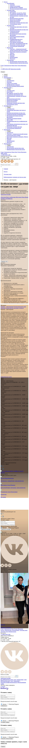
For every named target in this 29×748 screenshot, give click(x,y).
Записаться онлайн (6, 678)
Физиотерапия (14, 57)
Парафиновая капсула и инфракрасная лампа (16, 40)
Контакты (23, 65)
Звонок (4, 527)
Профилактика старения (16, 7)
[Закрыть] (1, 166)
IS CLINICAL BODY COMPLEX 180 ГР (12, 471)
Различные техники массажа (17, 45)
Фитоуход (12, 58)
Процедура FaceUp (15, 21)
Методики (19, 197)
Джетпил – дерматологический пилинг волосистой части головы (19, 49)
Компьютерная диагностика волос (19, 63)
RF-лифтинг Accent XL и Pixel (18, 13)
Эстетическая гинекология (17, 46)
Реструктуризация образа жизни (18, 8)
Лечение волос (12, 631)
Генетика (12, 4)
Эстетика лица (11, 10)
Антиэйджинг (10, 3)
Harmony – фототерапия (7, 306)
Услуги (5, 2)
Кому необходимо (11, 197)
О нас (2, 65)
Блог (16, 65)
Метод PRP (13, 38)
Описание (3, 197)
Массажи (12, 54)
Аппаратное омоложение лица (18, 14)
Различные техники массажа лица (19, 22)
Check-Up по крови (15, 6)
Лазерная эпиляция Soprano (17, 36)
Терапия (12, 56)
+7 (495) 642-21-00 (5, 155)
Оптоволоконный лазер (20, 306)
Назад (5, 74)
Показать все (4, 261)
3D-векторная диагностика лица (18, 61)
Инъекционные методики (17, 18)
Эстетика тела (10, 25)
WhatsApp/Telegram (14, 527)
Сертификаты (8, 198)
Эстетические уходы (15, 24)
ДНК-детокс (4, 153)
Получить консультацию (7, 738)
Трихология (10, 47)
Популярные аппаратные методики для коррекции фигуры (18, 42)
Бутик (19, 65)
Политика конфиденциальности (9, 682)
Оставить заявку (5, 722)
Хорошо (3, 746)
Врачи (26, 197)
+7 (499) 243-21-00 (5, 69)
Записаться (4, 705)
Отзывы (3, 198)
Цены (13, 65)
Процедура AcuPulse (15, 20)
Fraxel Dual (13, 11)
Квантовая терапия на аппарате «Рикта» (17, 136)
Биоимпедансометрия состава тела (19, 29)
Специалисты (7, 65)
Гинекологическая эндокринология (14, 31)
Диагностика (10, 60)
